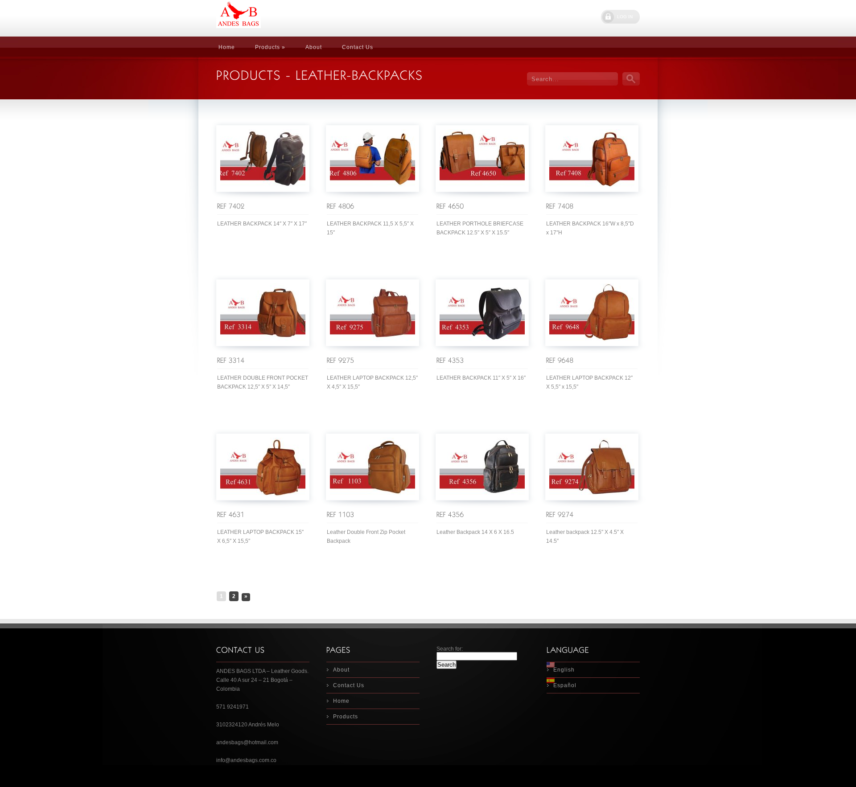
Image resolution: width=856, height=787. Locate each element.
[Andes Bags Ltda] (283, 18)
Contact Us (357, 47)
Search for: (449, 649)
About (313, 47)
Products (345, 716)
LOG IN (625, 16)
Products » (270, 47)
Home (226, 47)
